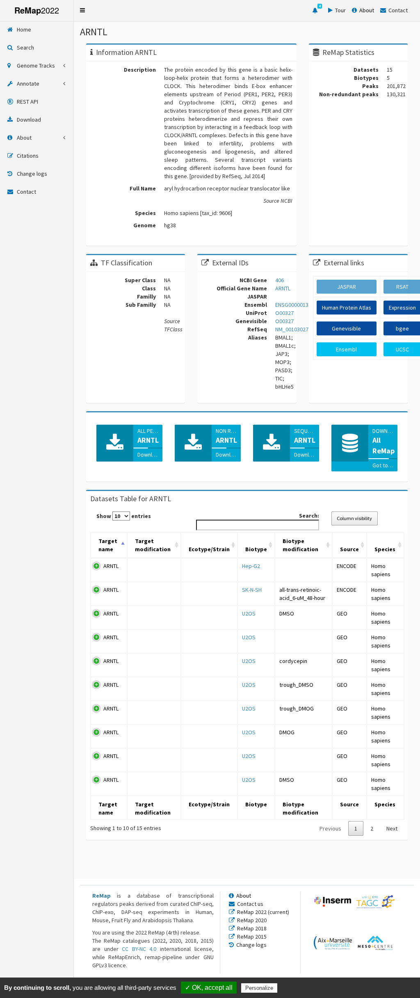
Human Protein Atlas (346, 307)
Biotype (256, 549)
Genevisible (346, 328)
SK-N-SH (252, 589)
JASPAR (346, 286)
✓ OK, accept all (209, 987)
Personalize (259, 988)
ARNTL (111, 566)
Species (384, 549)
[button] (82, 10)
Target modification (153, 545)
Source (349, 549)
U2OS (249, 613)
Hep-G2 (251, 566)
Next (391, 828)
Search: (309, 515)
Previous (330, 828)
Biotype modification (300, 545)
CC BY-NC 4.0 (139, 949)
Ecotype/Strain (209, 549)
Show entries (123, 516)
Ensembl (346, 349)
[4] (315, 10)
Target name (107, 545)
